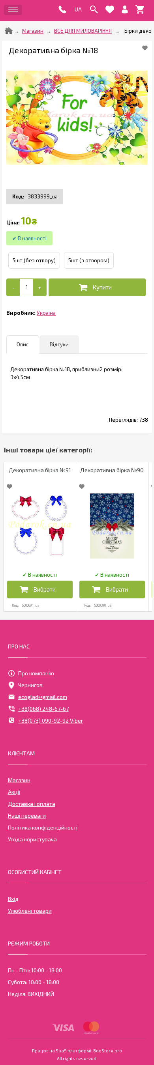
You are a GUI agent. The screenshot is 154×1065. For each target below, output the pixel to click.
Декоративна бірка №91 (40, 470)
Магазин (32, 31)
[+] (39, 287)
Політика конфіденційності (42, 827)
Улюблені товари (30, 910)
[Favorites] (110, 9)
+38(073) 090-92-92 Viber (50, 720)
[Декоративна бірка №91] (40, 526)
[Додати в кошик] (97, 287)
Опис (23, 344)
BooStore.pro (107, 1050)
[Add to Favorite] (145, 48)
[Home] (9, 31)
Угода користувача (32, 839)
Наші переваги (27, 815)
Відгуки (59, 344)
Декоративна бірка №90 (112, 470)
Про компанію (36, 673)
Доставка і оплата (31, 803)
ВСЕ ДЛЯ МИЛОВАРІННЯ (83, 31)
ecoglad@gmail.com (42, 696)
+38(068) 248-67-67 (43, 708)
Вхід (13, 898)
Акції (14, 791)
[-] (13, 287)
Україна (46, 313)
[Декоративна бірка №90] (112, 526)
